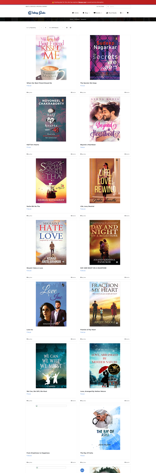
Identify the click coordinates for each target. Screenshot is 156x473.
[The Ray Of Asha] (105, 427)
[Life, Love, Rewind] (105, 180)
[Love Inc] (51, 304)
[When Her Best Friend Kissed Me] (51, 57)
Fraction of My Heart (88, 330)
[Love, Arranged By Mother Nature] (105, 365)
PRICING (39, 6)
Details (74, 92)
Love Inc (30, 330)
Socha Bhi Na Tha (33, 206)
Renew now (82, 2)
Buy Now (30, 92)
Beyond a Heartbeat (88, 145)
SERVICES (32, 6)
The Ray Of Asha (86, 453)
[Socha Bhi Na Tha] (51, 180)
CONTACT (44, 6)
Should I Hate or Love (35, 268)
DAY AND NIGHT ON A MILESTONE (93, 268)
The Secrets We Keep (88, 83)
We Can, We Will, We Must (37, 391)
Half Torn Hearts (33, 145)
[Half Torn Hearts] (51, 119)
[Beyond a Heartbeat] (105, 119)
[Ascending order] (45, 28)
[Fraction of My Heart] (105, 304)
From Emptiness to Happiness (38, 453)
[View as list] (70, 27)
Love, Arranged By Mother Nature (93, 391)
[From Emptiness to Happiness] (51, 427)
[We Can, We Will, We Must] (51, 365)
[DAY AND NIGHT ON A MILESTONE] (105, 242)
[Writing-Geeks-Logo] (36, 11)
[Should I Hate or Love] (51, 242)
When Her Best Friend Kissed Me (39, 83)
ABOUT (27, 6)
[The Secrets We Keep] (105, 57)
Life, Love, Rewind (87, 206)
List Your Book (100, 6)
